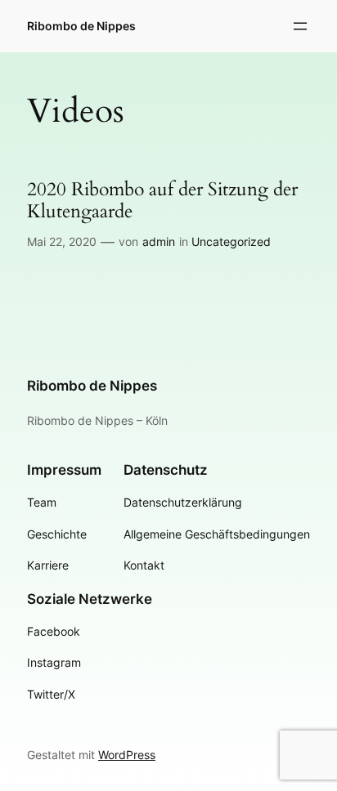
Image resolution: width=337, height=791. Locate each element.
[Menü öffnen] (300, 26)
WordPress (126, 755)
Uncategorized (231, 241)
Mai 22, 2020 (62, 241)
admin (158, 241)
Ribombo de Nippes (81, 26)
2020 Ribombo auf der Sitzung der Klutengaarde (162, 200)
